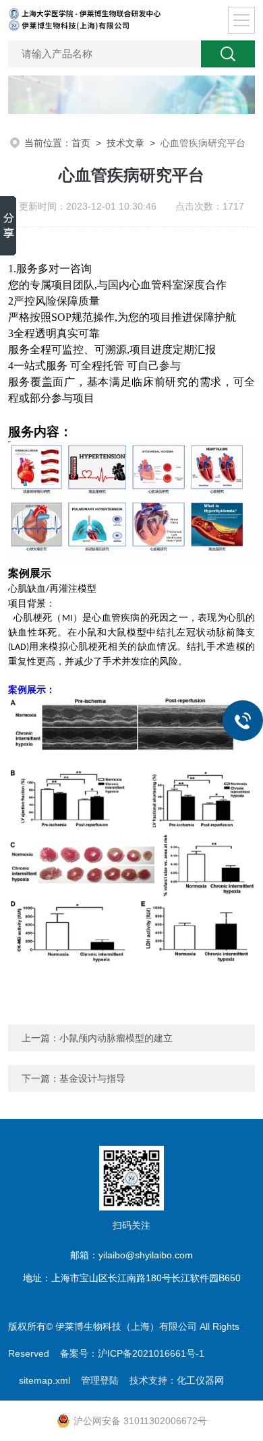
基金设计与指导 (92, 1078)
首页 (80, 142)
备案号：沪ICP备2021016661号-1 (132, 1353)
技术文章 (125, 142)
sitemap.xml (44, 1380)
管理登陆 (100, 1380)
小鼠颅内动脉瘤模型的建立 (116, 1038)
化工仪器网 (200, 1380)
